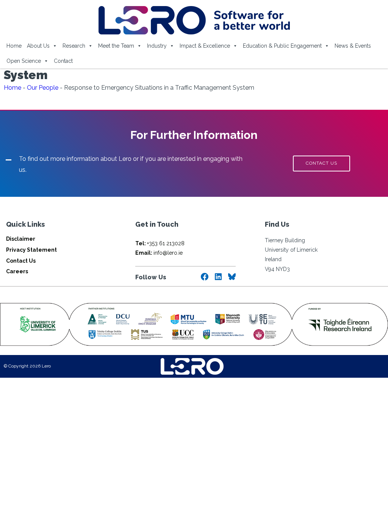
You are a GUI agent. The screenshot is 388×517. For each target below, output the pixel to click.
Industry (157, 46)
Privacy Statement (31, 250)
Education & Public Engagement (282, 46)
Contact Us (21, 261)
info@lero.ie (159, 253)
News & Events (353, 46)
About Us (38, 46)
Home (14, 46)
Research (74, 46)
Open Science (23, 61)
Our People (42, 87)
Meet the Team (116, 46)
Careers (17, 271)
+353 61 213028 (160, 243)
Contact (63, 61)
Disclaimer (20, 239)
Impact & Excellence (205, 46)
